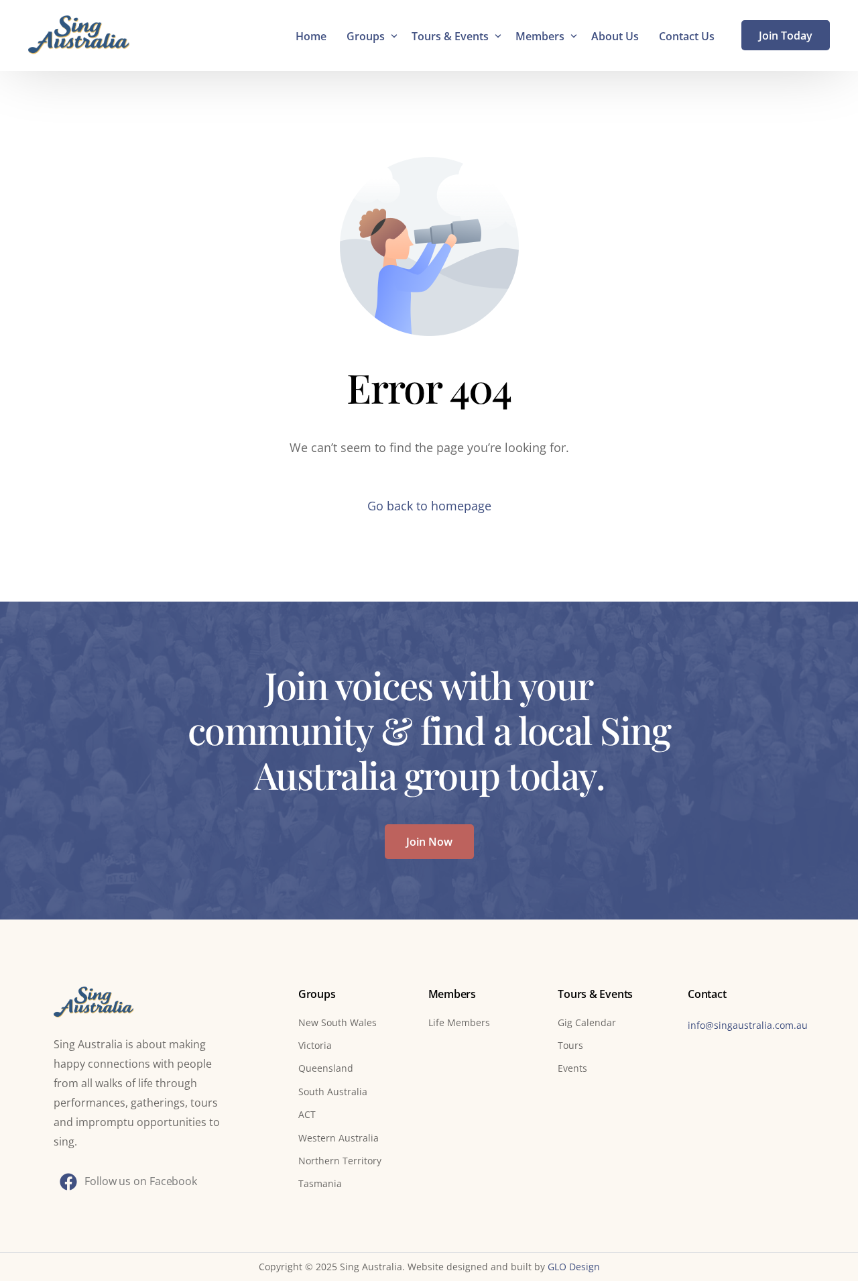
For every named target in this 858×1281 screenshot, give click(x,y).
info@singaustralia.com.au (748, 1025)
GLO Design (574, 1266)
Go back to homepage (429, 506)
